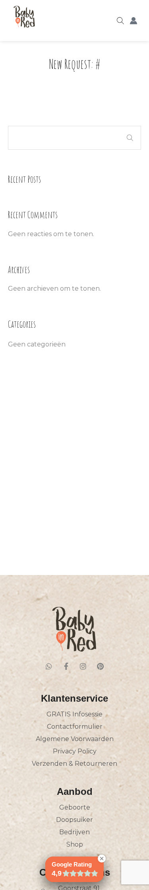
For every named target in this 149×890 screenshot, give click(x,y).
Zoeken (130, 138)
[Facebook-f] (66, 666)
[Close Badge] (102, 859)
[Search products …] (120, 20)
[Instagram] (83, 666)
